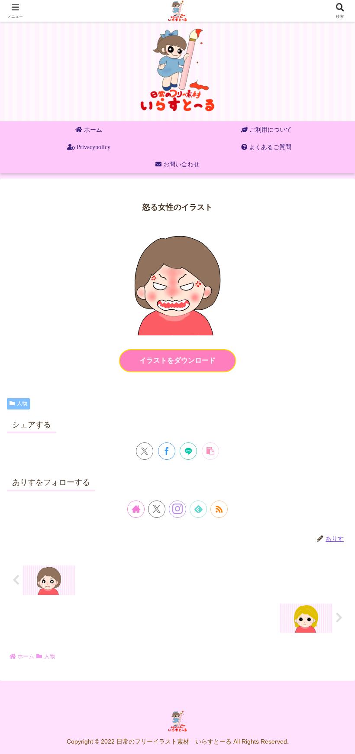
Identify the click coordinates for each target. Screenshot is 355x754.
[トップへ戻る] (342, 741)
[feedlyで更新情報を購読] (198, 509)
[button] (210, 451)
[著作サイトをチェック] (136, 509)
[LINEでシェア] (188, 451)
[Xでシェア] (144, 451)
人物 (22, 403)
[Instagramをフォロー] (177, 509)
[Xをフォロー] (156, 509)
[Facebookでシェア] (166, 451)
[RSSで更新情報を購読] (219, 509)
